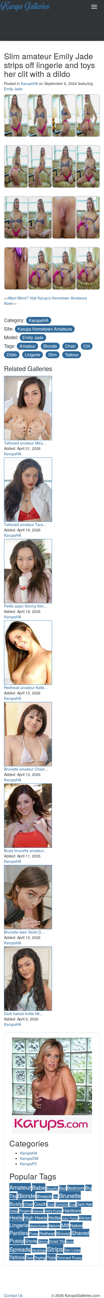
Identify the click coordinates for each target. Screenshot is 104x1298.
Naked (76, 1225)
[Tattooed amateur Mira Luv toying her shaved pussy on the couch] (28, 406)
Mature (54, 1225)
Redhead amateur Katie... (25, 687)
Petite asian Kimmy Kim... (25, 606)
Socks (70, 1242)
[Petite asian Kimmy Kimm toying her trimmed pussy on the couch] (28, 569)
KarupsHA (29, 83)
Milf (65, 1225)
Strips (55, 1248)
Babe (38, 1187)
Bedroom (75, 1188)
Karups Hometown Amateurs (45, 329)
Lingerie (32, 355)
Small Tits (57, 1241)
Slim (52, 355)
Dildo (12, 355)
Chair (70, 346)
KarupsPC (28, 1163)
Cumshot (61, 1204)
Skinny (43, 1241)
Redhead (47, 1233)
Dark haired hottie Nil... (23, 1013)
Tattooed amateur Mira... (25, 443)
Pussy (33, 1233)
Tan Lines (72, 1250)
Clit (86, 346)
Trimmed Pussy (69, 1257)
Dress (13, 1210)
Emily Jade (13, 88)
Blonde (50, 346)
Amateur (27, 346)
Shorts (31, 1241)
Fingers (25, 1210)
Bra (55, 1197)
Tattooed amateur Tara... (25, 524)
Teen (29, 1257)
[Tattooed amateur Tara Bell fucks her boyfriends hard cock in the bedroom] (28, 488)
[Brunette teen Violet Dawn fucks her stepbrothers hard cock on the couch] (28, 895)
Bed (62, 1188)
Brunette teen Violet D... (24, 932)
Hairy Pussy (53, 1210)
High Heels (35, 1217)
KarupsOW (29, 1158)
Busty (15, 1203)
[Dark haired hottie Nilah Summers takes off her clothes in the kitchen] (28, 977)
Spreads (20, 1249)
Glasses (38, 1211)
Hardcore (72, 1210)
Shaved (63, 1233)
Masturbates (38, 1225)
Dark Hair (85, 1204)
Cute (72, 1204)
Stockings (39, 1250)
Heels (16, 1217)
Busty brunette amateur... (25, 850)
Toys (51, 1257)
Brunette (70, 1195)
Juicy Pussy (70, 1218)
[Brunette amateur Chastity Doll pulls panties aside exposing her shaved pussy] (28, 732)
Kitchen (85, 1218)
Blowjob (44, 1196)
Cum (50, 1204)
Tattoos (71, 355)
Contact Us (13, 1295)
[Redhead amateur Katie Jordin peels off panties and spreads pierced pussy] (28, 651)
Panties (18, 1233)
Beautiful (52, 1188)
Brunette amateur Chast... (26, 769)
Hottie (54, 1217)
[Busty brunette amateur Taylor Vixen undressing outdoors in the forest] (28, 814)
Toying (40, 1257)
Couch (40, 1204)
